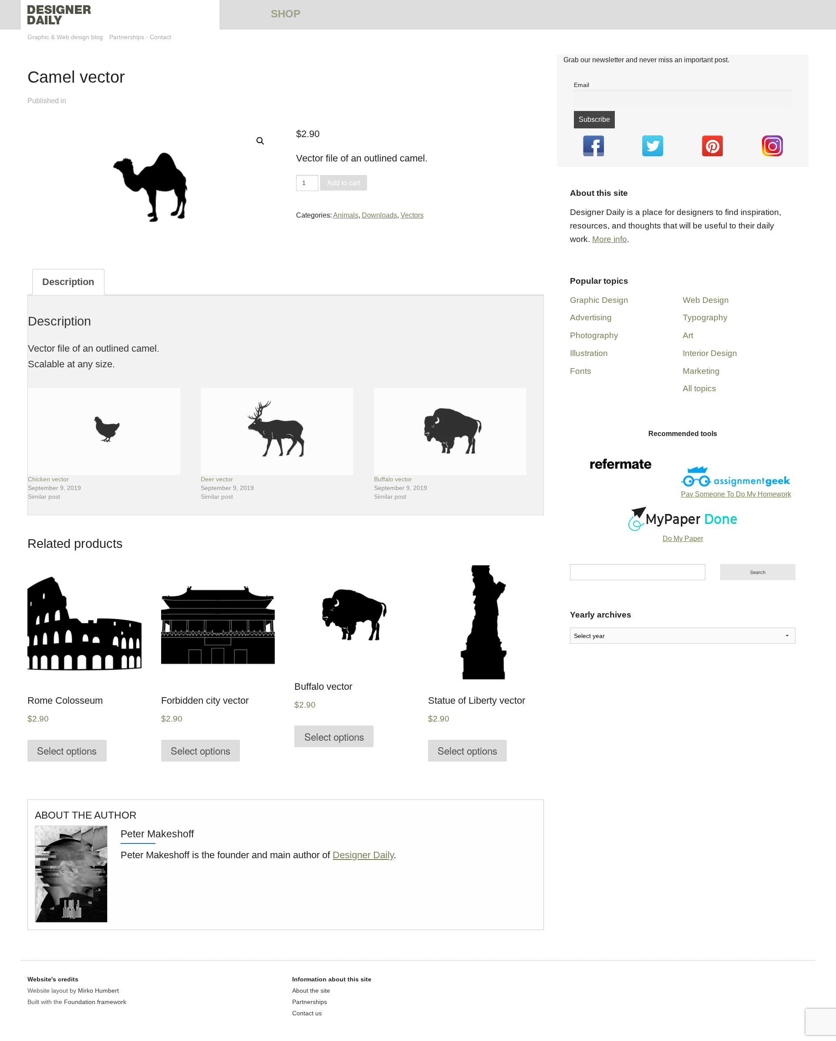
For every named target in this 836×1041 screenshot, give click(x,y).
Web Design (706, 300)
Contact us (307, 1013)
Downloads (379, 215)
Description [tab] (68, 281)
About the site (311, 990)
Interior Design (710, 353)
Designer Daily (363, 855)
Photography (594, 335)
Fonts (580, 371)
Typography (705, 317)
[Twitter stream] (653, 145)
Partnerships (126, 37)
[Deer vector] (283, 431)
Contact (160, 37)
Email (581, 84)
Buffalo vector (393, 479)
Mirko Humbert (98, 990)
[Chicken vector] (110, 431)
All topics (699, 388)
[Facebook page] (593, 145)
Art (688, 335)
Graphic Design (599, 300)
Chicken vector (48, 479)
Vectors (412, 215)
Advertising (591, 317)
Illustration (589, 353)
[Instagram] (772, 145)
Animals (345, 215)
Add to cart (343, 183)
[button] (260, 141)
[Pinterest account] (712, 145)
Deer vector (217, 479)
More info (609, 239)
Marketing (701, 371)
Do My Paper (683, 538)
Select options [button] (67, 750)
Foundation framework (95, 1001)
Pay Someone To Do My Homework (736, 494)
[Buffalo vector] (456, 431)
